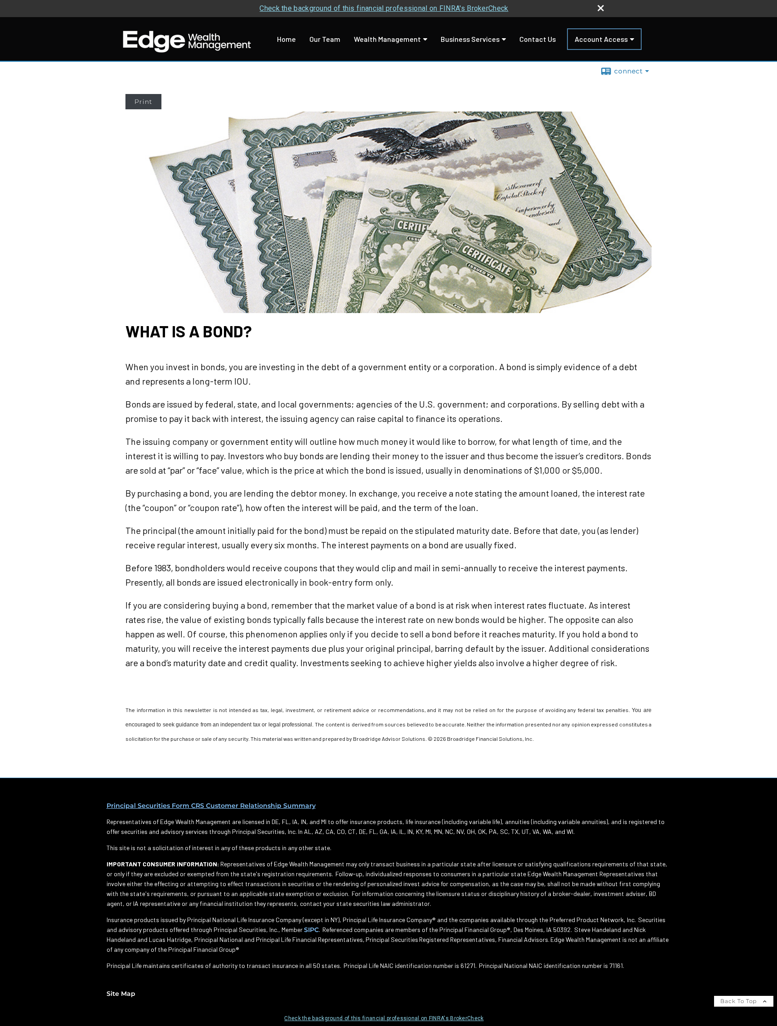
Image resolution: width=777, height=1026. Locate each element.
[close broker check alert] (600, 8)
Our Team (324, 39)
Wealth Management (387, 39)
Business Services (470, 39)
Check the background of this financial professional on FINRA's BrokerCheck (383, 8)
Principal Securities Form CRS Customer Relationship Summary (211, 806)
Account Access (601, 39)
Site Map (121, 994)
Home (286, 39)
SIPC (311, 930)
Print (143, 102)
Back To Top (739, 1001)
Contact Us (537, 39)
